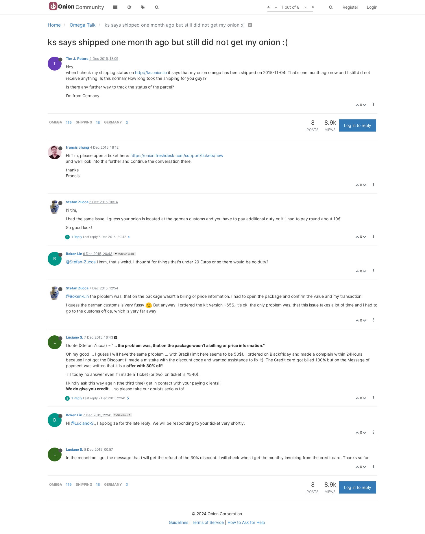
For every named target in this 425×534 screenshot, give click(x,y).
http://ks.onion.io (151, 72)
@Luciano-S (82, 423)
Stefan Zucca (77, 202)
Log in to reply (357, 125)
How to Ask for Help (246, 522)
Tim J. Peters (77, 58)
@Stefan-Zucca (81, 261)
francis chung (77, 147)
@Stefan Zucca (125, 253)
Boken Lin (74, 254)
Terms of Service (208, 522)
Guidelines (178, 522)
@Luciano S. (124, 415)
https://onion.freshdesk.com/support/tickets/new (176, 155)
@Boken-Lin (77, 296)
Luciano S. (74, 337)
